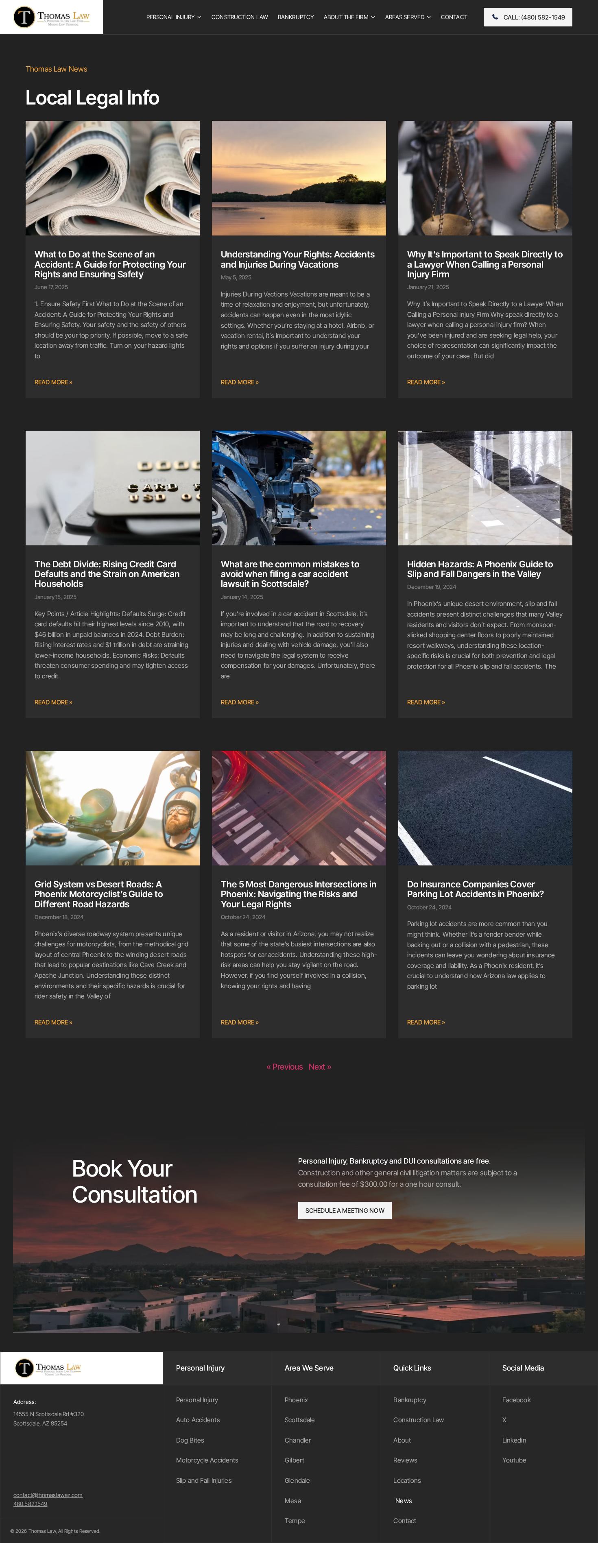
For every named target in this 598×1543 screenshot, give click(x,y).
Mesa (293, 1501)
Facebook (516, 1400)
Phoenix (296, 1400)
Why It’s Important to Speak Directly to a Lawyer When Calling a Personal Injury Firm (485, 264)
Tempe (295, 1521)
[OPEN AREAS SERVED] (428, 17)
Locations (407, 1480)
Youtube (514, 1460)
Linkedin (514, 1440)
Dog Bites (190, 1440)
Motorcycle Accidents (207, 1460)
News (403, 1501)
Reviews (405, 1460)
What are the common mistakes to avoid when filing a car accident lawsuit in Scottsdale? (290, 574)
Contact (404, 1521)
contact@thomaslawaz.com (48, 1494)
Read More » (53, 382)
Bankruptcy (409, 1400)
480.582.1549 (30, 1503)
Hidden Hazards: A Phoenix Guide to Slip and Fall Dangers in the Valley (480, 569)
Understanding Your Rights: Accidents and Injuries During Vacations (298, 259)
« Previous (284, 1067)
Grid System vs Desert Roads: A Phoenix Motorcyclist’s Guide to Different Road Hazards (99, 894)
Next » (320, 1067)
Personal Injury (197, 1400)
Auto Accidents (198, 1420)
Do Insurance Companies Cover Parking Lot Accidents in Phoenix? (475, 889)
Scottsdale (300, 1420)
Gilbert (294, 1460)
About (402, 1440)
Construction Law (418, 1420)
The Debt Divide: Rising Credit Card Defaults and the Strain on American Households (107, 574)
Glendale (297, 1480)
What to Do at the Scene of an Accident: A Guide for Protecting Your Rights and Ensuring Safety (110, 264)
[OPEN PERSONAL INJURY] (199, 17)
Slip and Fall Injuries (204, 1480)
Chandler (298, 1440)
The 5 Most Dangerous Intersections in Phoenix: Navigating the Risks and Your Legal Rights (299, 894)
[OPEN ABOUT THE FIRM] (373, 17)
